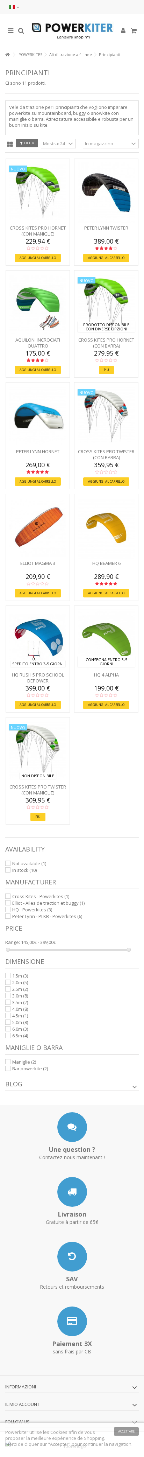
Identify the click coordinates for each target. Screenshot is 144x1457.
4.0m (20, 1009)
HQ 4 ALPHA (106, 675)
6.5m (20, 1035)
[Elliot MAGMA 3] (37, 528)
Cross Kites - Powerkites (40, 896)
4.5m (20, 1016)
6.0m (20, 1029)
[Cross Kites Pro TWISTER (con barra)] (106, 416)
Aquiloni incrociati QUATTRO (37, 343)
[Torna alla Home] (7, 54)
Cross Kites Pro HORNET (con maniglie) (38, 231)
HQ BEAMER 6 (106, 563)
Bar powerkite (30, 1068)
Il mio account (22, 1404)
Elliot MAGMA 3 (37, 563)
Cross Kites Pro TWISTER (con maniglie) (37, 790)
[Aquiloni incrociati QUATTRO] (37, 304)
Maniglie (24, 1062)
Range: (12, 942)
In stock (24, 870)
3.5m (20, 1002)
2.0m (20, 982)
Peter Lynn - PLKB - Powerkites (47, 916)
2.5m (20, 989)
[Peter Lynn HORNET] (37, 416)
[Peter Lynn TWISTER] (106, 192)
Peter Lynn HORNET (37, 451)
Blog (13, 1084)
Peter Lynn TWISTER (106, 228)
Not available (29, 863)
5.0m (20, 1022)
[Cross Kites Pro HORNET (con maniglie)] (37, 192)
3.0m (20, 996)
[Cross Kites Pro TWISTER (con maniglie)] (37, 751)
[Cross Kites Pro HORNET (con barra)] (106, 304)
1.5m (20, 976)
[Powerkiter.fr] (72, 30)
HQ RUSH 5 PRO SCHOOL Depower (38, 678)
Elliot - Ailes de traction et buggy (48, 903)
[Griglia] (10, 144)
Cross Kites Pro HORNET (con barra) (106, 343)
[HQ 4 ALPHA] (106, 639)
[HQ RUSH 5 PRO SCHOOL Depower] (37, 639)
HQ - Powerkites (32, 909)
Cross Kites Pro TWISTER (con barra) (106, 454)
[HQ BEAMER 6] (106, 528)
